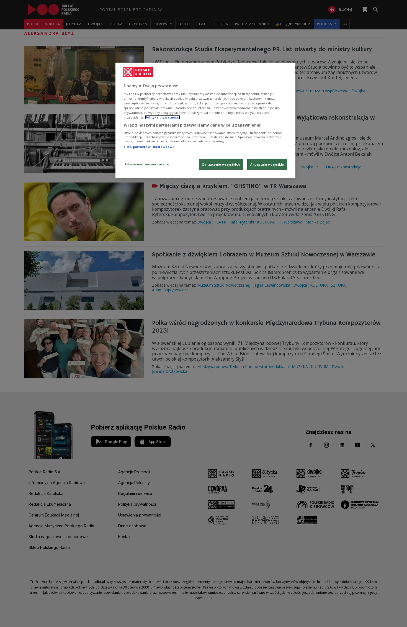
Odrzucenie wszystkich (221, 164)
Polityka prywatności (162, 117)
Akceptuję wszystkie (267, 164)
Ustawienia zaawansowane (146, 164)
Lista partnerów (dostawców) (149, 147)
